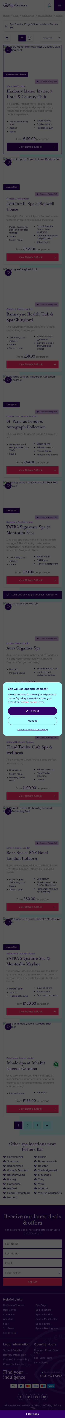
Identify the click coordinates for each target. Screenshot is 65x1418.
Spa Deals (8, 1328)
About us (8, 1318)
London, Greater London (18, 643)
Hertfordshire (45, 15)
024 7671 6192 (51, 1374)
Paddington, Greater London (20, 1058)
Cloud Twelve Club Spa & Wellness (29, 749)
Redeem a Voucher (14, 1305)
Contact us (9, 1314)
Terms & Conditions (13, 1350)
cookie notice (29, 702)
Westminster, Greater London (20, 953)
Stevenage (44, 1174)
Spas (15, 15)
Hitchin (42, 1156)
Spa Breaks (9, 1332)
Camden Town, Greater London (21, 416)
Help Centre (10, 1309)
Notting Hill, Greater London (20, 742)
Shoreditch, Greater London (19, 522)
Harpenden (14, 1183)
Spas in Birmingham (47, 1328)
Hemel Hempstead (18, 1192)
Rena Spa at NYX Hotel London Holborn (27, 855)
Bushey (11, 1179)
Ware (41, 1183)
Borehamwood (16, 1174)
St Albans (12, 1161)
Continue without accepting (33, 729)
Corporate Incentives (14, 1364)
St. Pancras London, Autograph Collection (26, 424)
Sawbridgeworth (48, 1170)
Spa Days (41, 1305)
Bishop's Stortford (17, 1170)
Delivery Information (14, 1354)
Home (6, 15)
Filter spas (32, 1413)
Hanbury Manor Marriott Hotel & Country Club (30, 94)
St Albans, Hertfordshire (17, 198)
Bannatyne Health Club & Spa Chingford (29, 317)
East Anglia (28, 15)
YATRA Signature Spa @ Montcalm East (28, 529)
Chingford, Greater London (19, 309)
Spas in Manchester (46, 1318)
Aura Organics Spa (23, 648)
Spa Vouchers (43, 1309)
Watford (43, 1188)
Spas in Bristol (43, 1323)
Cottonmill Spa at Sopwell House (30, 206)
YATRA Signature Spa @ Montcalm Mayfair (28, 961)
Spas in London (44, 1314)
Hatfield (12, 1188)
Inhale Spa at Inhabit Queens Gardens (25, 1065)
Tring (41, 1179)
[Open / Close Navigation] (59, 5)
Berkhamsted (15, 1165)
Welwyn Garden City (50, 1192)
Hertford (12, 1197)
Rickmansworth (47, 1161)
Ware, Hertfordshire (16, 86)
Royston (43, 1165)
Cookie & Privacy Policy (16, 1359)
